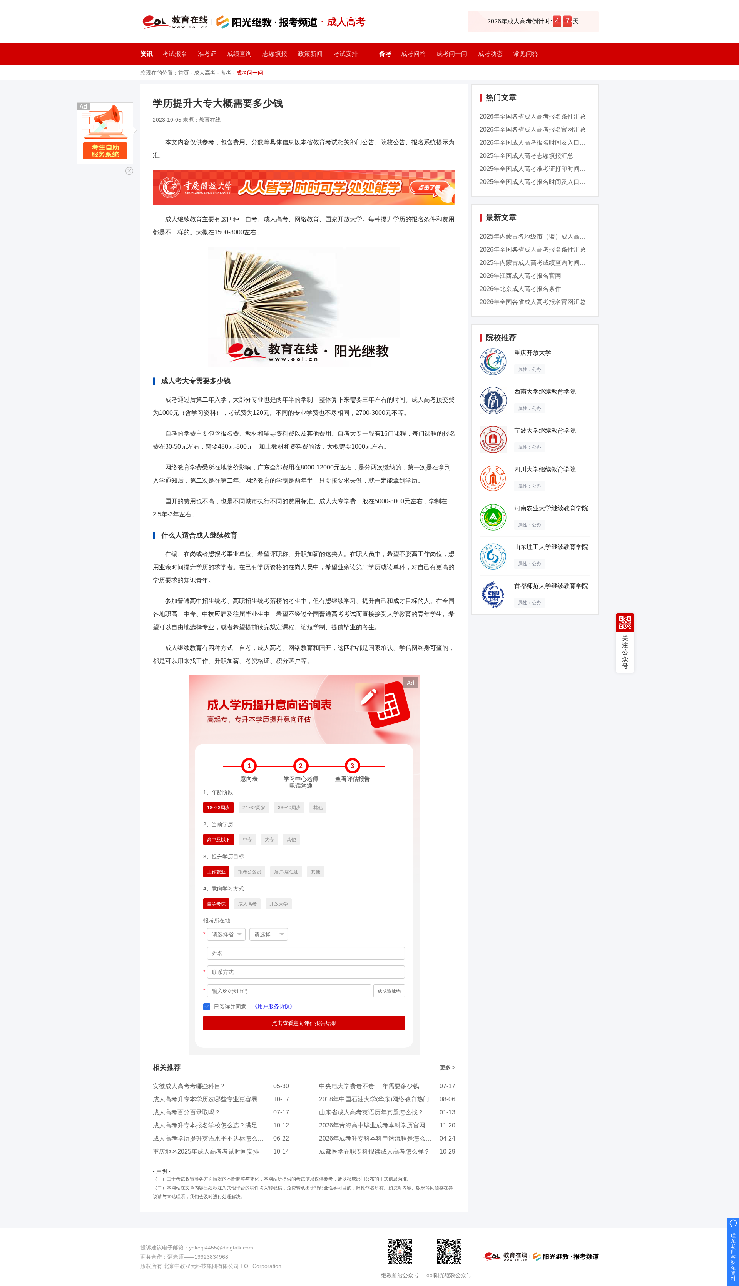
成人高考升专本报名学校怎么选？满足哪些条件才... (223, 1125)
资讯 (146, 53)
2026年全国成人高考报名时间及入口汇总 (536, 142)
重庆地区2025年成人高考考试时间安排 (206, 1151)
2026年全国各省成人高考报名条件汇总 (533, 116)
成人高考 (205, 73)
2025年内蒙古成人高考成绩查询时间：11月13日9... (549, 262)
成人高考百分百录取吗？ (187, 1112)
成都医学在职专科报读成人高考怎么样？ (374, 1151)
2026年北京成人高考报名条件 (520, 289)
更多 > (447, 1067)
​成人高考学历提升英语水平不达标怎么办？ (211, 1138)
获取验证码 (389, 991)
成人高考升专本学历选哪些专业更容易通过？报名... (223, 1099)
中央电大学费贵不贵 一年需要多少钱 (369, 1086)
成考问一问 (249, 73)
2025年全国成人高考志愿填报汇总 (526, 155)
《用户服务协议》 (273, 1006)
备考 (385, 53)
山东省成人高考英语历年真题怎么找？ (371, 1112)
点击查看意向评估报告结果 (304, 1023)
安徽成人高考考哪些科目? (188, 1086)
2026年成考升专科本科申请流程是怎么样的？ (381, 1138)
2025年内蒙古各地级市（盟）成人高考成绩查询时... (550, 236)
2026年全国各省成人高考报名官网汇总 (533, 129)
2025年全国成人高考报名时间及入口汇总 (536, 182)
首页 (183, 73)
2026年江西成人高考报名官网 (520, 275)
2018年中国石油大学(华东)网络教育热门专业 (380, 1099)
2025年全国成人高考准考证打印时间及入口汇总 (545, 168)
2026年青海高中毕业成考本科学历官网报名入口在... (390, 1125)
